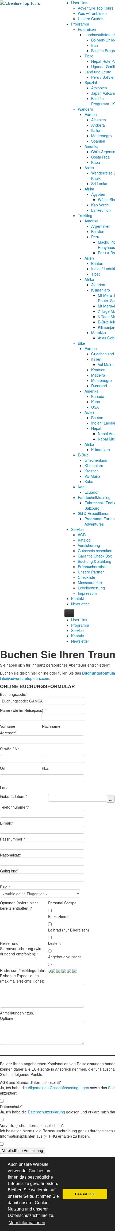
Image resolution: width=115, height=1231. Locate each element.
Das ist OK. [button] (85, 1194)
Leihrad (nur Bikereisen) (68, 930)
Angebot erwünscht (64, 956)
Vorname (7, 726)
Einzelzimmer (59, 916)
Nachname (51, 726)
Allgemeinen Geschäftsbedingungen (58, 1087)
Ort (2, 768)
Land (4, 787)
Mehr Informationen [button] (27, 1222)
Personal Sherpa (62, 902)
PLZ (45, 768)
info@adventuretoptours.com (24, 678)
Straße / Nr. (10, 748)
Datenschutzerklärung (46, 1111)
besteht (54, 943)
